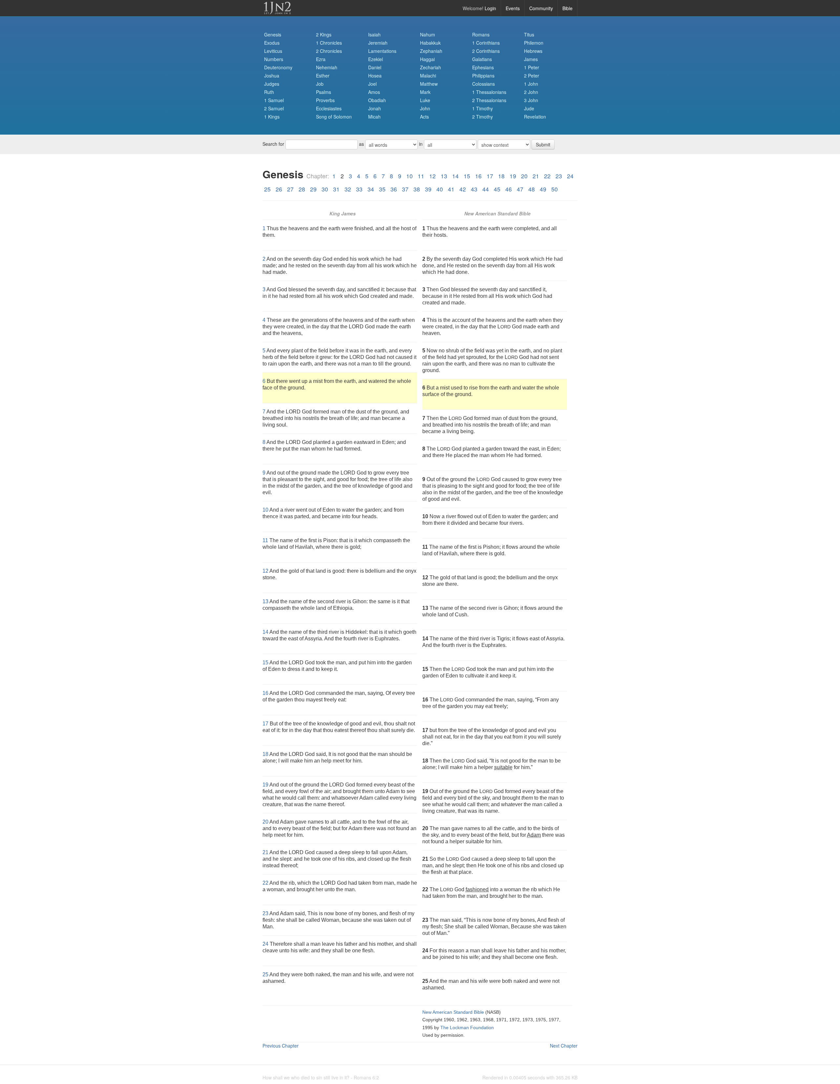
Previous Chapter (280, 1045)
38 (416, 189)
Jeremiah (378, 42)
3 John (531, 100)
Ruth (269, 92)
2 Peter (531, 75)
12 (432, 176)
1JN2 (277, 8)
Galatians (482, 59)
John (425, 108)
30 (325, 189)
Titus (529, 34)
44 (485, 189)
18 (501, 176)
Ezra (321, 59)
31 (336, 189)
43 (474, 189)
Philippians (483, 75)
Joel (372, 83)
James (531, 59)
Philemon (533, 42)
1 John (531, 83)
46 (508, 189)
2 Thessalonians (489, 100)
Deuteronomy (278, 67)
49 (543, 189)
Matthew (429, 83)
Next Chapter (564, 1045)
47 (520, 189)
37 (405, 189)
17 (490, 176)
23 (559, 176)
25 (267, 189)
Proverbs (325, 100)
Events (513, 8)
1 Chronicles (329, 42)
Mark (425, 92)
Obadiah (377, 100)
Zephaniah (431, 51)
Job (320, 83)
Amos (374, 92)
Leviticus (273, 51)
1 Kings (272, 116)
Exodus (272, 42)
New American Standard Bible (453, 1012)
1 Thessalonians (489, 92)
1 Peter (531, 67)
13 (444, 176)
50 (554, 189)
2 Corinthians (486, 51)
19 (513, 176)
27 (290, 189)
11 (421, 176)
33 (359, 189)
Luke (425, 100)
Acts (424, 116)
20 (524, 176)
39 (428, 189)
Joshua (271, 75)
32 (348, 189)
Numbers (273, 59)
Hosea (375, 75)
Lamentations (382, 51)
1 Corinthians (486, 42)
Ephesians (483, 67)
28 (302, 189)
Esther (322, 75)
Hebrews (533, 51)
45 (497, 189)
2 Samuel (274, 108)
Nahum (427, 34)
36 (393, 189)
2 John (531, 92)
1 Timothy (482, 108)
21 (536, 176)
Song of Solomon (334, 116)
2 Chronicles (329, 51)
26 (279, 189)
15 (467, 176)
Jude (529, 108)
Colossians (483, 83)
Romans (481, 34)
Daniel (374, 67)
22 (547, 176)
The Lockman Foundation (467, 1027)
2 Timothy (482, 116)
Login (490, 8)
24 (570, 176)
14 (455, 176)
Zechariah (430, 67)
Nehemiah (326, 67)
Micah (374, 116)
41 (451, 189)
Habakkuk (430, 42)
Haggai (427, 59)
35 (382, 189)
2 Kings (323, 34)
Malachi (428, 75)
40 (439, 189)
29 (313, 189)
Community (541, 8)
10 (409, 176)
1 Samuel (274, 100)
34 (371, 189)
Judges (271, 83)
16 (478, 176)
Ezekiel (375, 59)
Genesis (272, 34)
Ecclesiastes (329, 108)
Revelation (535, 116)
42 (462, 189)
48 (531, 189)
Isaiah (374, 34)
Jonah (374, 108)
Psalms (323, 92)
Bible (567, 8)
